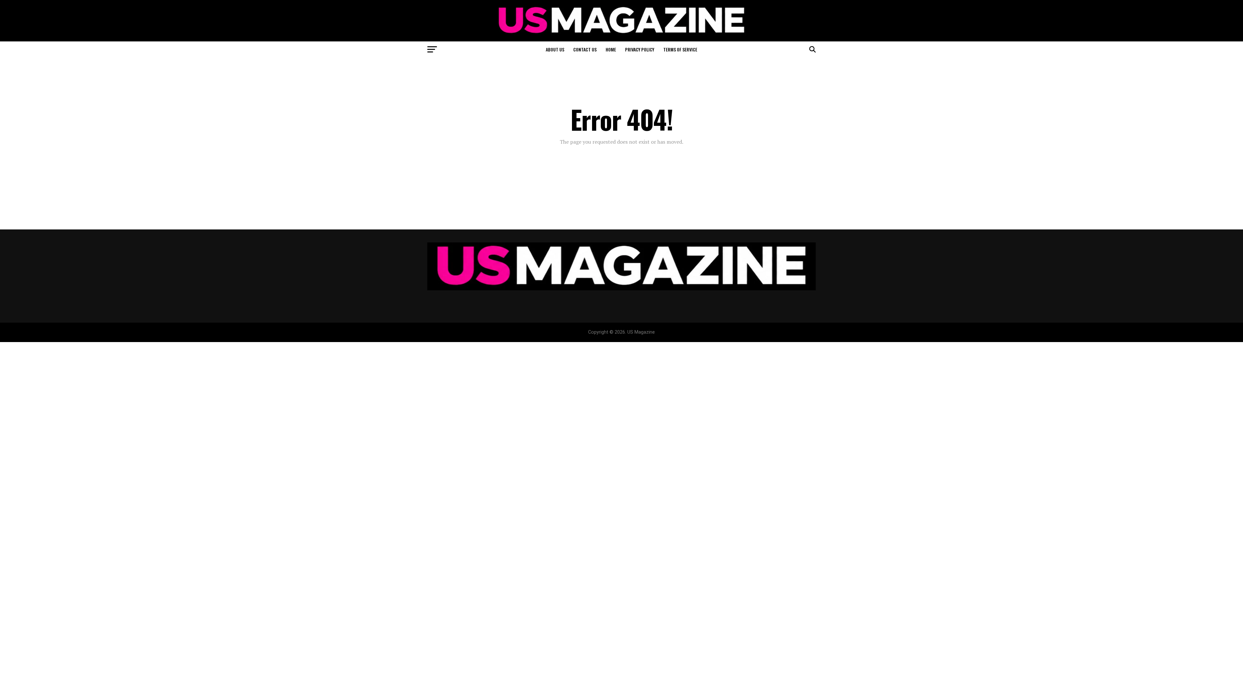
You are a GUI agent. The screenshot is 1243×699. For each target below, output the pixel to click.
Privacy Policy (639, 49)
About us (555, 49)
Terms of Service (680, 49)
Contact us (585, 49)
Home (611, 49)
